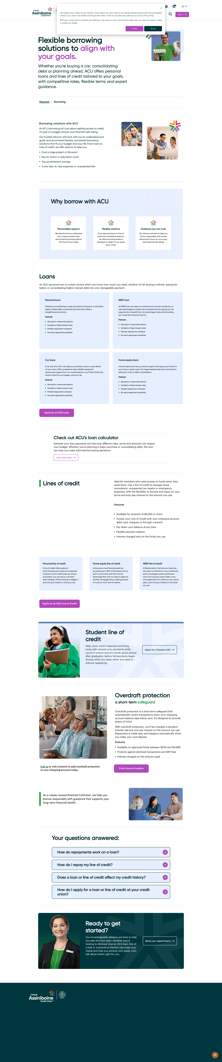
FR (186, 6)
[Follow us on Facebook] (28, 1040)
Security (89, 1055)
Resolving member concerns (62, 1055)
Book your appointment (158, 941)
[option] (183, 6)
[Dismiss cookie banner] (161, 8)
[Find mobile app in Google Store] (173, 1058)
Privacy (80, 1055)
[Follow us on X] (33, 1040)
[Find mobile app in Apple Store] (150, 1058)
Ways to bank (106, 994)
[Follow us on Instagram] (39, 1040)
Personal (44, 101)
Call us (44, 766)
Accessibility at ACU (38, 1055)
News (143, 1008)
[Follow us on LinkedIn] (44, 1040)
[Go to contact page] (174, 6)
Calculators (105, 1015)
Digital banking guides (111, 1001)
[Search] (170, 14)
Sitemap (106, 1055)
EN (183, 6)
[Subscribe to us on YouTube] (49, 1040)
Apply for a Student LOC (158, 649)
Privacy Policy (149, 16)
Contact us (147, 994)
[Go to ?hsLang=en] (46, 12)
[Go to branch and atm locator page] (166, 6)
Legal (98, 1055)
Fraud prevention (108, 1008)
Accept (134, 28)
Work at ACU (148, 1015)
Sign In (180, 14)
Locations (146, 1001)
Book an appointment (153, 1022)
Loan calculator (64, 457)
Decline (153, 28)
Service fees (105, 1022)
